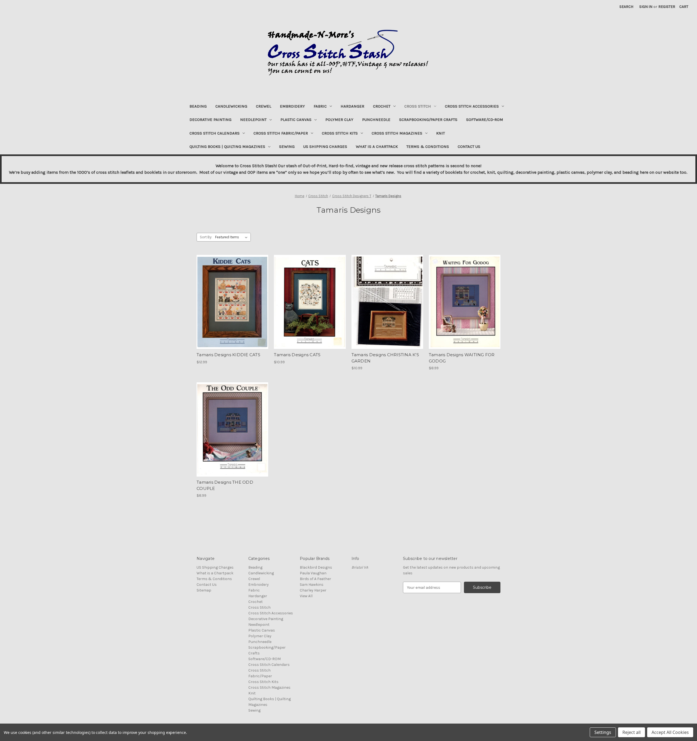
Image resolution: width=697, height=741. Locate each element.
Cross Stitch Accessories (472, 106)
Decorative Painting (210, 119)
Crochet (381, 106)
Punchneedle (376, 119)
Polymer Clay (339, 119)
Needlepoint (253, 119)
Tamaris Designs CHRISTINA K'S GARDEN (385, 358)
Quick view (232, 297)
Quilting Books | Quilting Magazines (227, 146)
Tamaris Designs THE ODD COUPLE (225, 485)
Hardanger (352, 106)
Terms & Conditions (427, 146)
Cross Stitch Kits (340, 133)
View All (306, 596)
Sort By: (206, 237)
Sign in (645, 6)
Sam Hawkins (311, 584)
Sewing (287, 146)
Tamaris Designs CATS (297, 354)
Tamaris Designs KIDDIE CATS (228, 354)
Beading (198, 106)
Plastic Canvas (295, 119)
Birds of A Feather (315, 579)
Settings (602, 732)
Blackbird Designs (316, 567)
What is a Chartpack (377, 146)
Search (626, 6)
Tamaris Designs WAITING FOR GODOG (462, 358)
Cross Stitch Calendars (214, 133)
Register (666, 6)
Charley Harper (313, 590)
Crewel (263, 106)
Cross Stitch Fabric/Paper (280, 133)
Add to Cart (232, 306)
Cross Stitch (417, 106)
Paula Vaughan (313, 573)
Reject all (631, 732)
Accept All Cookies (670, 732)
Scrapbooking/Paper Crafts (428, 119)
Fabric (320, 106)
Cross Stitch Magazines (397, 133)
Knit (440, 133)
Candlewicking (231, 106)
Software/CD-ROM (484, 119)
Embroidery (292, 106)
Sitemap (204, 590)
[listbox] (232, 237)
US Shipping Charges (325, 146)
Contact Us (469, 146)
